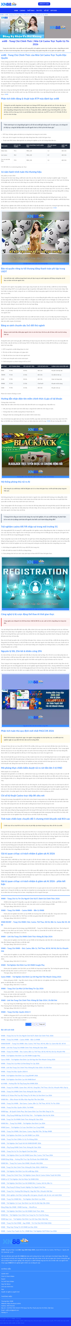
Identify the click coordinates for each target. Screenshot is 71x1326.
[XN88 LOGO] (8, 4)
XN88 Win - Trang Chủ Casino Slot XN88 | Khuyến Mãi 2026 (22, 1163)
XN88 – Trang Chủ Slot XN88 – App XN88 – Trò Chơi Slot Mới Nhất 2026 (26, 1223)
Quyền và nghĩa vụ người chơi (10, 1292)
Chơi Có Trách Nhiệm (7, 1276)
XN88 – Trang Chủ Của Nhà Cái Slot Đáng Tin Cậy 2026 (22, 989)
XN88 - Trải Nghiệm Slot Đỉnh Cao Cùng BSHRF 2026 (19, 1075)
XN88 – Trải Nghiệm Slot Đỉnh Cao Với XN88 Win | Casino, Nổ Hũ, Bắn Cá (26, 1183)
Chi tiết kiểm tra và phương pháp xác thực (14, 167)
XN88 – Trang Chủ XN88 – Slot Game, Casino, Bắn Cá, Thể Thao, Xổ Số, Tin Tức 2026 (30, 1103)
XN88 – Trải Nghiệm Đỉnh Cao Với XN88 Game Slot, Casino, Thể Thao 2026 (27, 1155)
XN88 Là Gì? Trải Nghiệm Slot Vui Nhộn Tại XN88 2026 (20, 1179)
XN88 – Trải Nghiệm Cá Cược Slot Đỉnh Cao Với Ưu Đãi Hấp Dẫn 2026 (25, 1203)
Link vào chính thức (7, 1286)
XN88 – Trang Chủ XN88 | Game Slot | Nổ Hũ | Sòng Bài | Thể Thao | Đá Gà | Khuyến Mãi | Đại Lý (34, 1087)
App (2, 1289)
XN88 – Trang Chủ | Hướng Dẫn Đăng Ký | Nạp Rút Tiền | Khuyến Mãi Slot (26, 1191)
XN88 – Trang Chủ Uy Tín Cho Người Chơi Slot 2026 (19, 1151)
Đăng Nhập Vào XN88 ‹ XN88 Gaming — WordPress (19, 1207)
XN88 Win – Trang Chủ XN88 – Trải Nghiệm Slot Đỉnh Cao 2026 (23, 1123)
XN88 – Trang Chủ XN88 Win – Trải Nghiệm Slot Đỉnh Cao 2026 (23, 1199)
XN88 (6, 94)
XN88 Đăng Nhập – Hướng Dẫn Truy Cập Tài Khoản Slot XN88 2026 (24, 1159)
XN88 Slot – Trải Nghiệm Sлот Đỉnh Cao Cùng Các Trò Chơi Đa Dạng (24, 1215)
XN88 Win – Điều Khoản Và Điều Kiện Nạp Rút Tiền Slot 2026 (22, 1099)
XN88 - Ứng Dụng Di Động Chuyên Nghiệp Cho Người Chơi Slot (23, 1187)
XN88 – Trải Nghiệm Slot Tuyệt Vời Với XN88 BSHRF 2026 (21, 1143)
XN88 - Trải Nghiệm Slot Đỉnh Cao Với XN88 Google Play (23, 965)
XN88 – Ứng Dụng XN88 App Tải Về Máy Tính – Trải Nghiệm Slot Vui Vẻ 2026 (27, 1115)
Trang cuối (42, 1024)
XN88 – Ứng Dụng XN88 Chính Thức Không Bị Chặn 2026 (21, 1147)
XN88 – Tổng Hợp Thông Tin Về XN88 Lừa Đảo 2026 (19, 1227)
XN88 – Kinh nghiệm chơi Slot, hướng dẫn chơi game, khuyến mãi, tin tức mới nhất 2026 (31, 1195)
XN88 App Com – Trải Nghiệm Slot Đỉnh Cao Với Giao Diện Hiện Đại (24, 1219)
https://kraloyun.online (14, 1303)
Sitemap (18, 1318)
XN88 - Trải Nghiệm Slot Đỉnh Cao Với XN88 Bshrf (18, 1079)
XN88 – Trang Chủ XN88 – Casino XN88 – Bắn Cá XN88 (22, 910)
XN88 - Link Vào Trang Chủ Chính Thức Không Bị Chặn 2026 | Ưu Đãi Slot (29, 1000)
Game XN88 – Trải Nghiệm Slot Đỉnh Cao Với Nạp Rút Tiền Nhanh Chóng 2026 (31, 977)
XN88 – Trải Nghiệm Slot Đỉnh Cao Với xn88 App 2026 (19, 1171)
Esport (3, 1279)
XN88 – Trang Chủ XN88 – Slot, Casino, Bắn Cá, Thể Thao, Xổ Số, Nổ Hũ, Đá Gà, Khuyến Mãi (33, 1052)
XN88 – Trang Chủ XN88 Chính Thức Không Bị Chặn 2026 (21, 1091)
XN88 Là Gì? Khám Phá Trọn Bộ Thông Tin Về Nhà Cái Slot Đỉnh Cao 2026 (26, 1095)
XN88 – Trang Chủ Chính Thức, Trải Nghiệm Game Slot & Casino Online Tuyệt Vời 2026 (31, 1175)
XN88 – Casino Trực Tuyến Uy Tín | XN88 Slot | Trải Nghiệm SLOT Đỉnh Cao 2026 (29, 1231)
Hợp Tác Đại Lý (5, 1284)
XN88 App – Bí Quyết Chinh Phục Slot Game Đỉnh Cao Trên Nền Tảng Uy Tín (27, 1111)
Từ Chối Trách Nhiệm (7, 1281)
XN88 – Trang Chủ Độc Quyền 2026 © (16, 1012)
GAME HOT (5, 1273)
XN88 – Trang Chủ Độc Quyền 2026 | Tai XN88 (17, 1107)
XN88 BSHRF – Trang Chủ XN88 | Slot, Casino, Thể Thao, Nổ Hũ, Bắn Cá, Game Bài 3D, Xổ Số (33, 1044)
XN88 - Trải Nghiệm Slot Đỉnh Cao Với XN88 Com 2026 (20, 1135)
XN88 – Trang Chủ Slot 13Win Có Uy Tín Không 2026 (19, 1139)
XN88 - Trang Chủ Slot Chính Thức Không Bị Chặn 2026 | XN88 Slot (24, 1167)
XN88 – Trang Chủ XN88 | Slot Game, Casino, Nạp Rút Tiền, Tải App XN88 (26, 1131)
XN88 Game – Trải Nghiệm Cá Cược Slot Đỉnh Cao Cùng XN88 (22, 1127)
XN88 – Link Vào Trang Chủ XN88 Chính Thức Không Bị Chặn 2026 (26, 937)
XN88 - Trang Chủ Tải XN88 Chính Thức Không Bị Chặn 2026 (22, 1119)
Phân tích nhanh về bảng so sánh (11, 393)
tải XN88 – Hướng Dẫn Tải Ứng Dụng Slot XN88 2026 (19, 1083)
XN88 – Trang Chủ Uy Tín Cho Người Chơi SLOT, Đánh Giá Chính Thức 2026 (30, 899)
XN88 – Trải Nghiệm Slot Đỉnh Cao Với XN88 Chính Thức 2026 (22, 1211)
